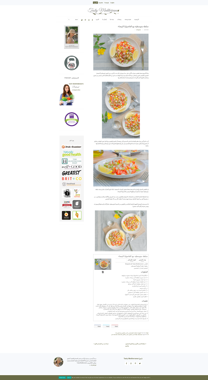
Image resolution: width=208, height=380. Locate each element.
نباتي (112, 334)
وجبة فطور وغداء (118, 332)
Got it (69, 377)
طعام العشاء (120, 334)
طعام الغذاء (115, 334)
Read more (62, 377)
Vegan (147, 332)
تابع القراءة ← (92, 365)
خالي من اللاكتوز (125, 334)
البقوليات (139, 332)
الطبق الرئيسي (131, 332)
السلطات (135, 332)
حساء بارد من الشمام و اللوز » (101, 344)
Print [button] (103, 272)
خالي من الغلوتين (125, 332)
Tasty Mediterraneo (104, 6)
